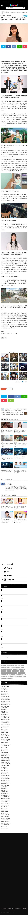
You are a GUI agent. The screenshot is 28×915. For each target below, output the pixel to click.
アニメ (22, 667)
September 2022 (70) (5, 763)
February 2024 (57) (5, 735)
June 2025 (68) (4, 709)
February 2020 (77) (5, 814)
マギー (16, 672)
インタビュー (9, 388)
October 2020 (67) (5, 801)
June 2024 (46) (4, 729)
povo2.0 (22, 665)
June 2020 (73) (4, 808)
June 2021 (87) (4, 788)
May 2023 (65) (4, 750)
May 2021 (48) (4, 790)
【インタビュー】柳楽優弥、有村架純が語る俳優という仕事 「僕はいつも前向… (20, 471)
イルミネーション (8, 669)
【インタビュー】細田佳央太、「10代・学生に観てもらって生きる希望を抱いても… (7, 521)
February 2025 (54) (5, 716)
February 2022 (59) (5, 775)
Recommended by (19, 381)
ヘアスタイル (11, 672)
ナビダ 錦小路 (8, 484)
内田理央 (10, 674)
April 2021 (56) (4, 791)
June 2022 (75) (4, 768)
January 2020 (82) (5, 816)
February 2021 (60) (5, 795)
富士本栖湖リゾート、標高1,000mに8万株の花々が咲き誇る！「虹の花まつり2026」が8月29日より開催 (15, 613)
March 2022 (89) (4, 773)
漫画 (13, 676)
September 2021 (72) (5, 783)
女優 (14, 674)
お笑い (14, 667)
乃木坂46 (6, 674)
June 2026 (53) (4, 689)
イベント (2, 669)
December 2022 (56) (5, 758)
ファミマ (21, 671)
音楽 (12, 678)
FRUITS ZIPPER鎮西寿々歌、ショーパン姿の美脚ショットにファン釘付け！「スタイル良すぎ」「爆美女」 (15, 620)
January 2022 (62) (5, 777)
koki (12, 665)
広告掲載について (17, 908)
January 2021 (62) (5, 796)
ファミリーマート (4, 672)
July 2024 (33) (4, 727)
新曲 (25, 674)
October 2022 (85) (5, 762)
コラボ (18, 671)
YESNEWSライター (11, 908)
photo (19, 665)
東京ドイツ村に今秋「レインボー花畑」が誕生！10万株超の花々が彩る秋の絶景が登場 (15, 607)
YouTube (9, 576)
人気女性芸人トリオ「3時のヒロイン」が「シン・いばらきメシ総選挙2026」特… (7, 507)
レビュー (23, 672)
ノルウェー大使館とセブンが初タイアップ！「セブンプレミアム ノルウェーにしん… (20, 521)
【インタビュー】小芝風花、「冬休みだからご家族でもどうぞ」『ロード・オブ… (20, 431)
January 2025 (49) (5, 717)
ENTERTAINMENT (6, 593)
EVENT (4, 609)
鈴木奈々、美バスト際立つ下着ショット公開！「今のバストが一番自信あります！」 (14, 639)
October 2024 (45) (5, 722)
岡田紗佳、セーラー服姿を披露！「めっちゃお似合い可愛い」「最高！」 (15, 590)
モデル (19, 672)
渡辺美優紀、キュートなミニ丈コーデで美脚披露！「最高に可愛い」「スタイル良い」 (14, 627)
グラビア (13, 671)
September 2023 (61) (5, 744)
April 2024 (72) (4, 732)
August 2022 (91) (5, 765)
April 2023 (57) (4, 752)
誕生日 (24, 676)
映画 (2, 676)
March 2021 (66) (4, 793)
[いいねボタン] (2, 338)
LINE (8, 572)
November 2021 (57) (5, 780)
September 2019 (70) (5, 823)
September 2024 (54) (5, 724)
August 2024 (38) (5, 726)
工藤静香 (21, 674)
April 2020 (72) (4, 811)
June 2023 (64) (4, 749)
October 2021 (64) (5, 782)
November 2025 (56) (5, 701)
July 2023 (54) (4, 747)
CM (5, 665)
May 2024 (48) (4, 730)
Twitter (9, 568)
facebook (10, 564)
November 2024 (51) (5, 721)
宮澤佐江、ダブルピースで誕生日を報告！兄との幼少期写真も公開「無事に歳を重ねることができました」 (15, 633)
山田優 (17, 674)
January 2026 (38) (5, 698)
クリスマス (9, 671)
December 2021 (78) (5, 778)
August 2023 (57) (5, 745)
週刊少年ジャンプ (7, 678)
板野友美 (9, 676)
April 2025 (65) (4, 712)
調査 (2, 678)
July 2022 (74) (4, 767)
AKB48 (2, 665)
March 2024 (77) (4, 734)
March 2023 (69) (4, 754)
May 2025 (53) (4, 711)
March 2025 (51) (4, 714)
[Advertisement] (14, 56)
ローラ (2, 674)
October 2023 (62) (5, 742)
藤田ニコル (20, 676)
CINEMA (3, 388)
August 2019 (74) (5, 824)
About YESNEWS (3, 908)
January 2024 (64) (5, 737)
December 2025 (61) (5, 699)
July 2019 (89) (4, 826)
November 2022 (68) (5, 760)
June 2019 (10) (4, 828)
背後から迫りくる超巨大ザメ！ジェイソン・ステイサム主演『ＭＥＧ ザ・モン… (7, 458)
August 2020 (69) (5, 805)
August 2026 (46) (5, 686)
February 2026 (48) (5, 696)
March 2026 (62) (4, 694)
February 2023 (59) (5, 755)
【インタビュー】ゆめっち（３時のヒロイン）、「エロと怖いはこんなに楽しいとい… (20, 507)
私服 (16, 676)
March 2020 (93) (4, 813)
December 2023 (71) (5, 739)
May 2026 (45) (4, 691)
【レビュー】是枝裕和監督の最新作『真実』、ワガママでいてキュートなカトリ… (7, 445)
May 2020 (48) (4, 810)
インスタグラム (16, 669)
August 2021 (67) (5, 785)
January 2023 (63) (5, 757)
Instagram (10, 579)
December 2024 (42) (5, 719)
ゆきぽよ (18, 667)
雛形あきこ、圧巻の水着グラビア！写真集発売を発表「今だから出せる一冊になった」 (15, 596)
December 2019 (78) (5, 818)
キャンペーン (3, 671)
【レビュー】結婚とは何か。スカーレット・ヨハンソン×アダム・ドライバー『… (7, 431)
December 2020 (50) (5, 798)
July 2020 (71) (4, 806)
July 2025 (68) (4, 707)
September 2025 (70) (5, 704)
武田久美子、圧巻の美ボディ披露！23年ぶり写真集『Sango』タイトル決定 (15, 645)
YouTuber (10, 667)
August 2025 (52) (5, 706)
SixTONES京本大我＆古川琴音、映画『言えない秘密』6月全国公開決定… (20, 445)
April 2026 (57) (4, 693)
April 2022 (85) (4, 772)
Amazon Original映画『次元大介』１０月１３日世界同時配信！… (6, 471)
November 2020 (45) (5, 800)
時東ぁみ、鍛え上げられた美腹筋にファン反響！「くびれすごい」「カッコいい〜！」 (15, 601)
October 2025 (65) (5, 703)
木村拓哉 (5, 676)
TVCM (2, 667)
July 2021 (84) (4, 786)
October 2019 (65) (5, 821)
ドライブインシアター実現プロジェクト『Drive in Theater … (20, 457)
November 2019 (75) (5, 819)
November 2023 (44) (5, 740)
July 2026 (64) (4, 688)
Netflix (15, 665)
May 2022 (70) (4, 770)
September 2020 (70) (5, 803)
